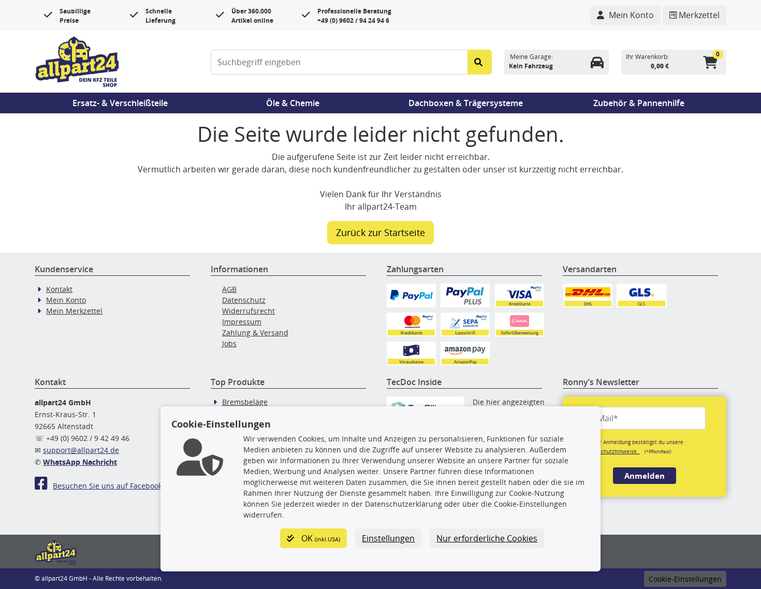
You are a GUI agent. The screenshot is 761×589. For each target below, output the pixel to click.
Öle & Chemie (292, 103)
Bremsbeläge (245, 402)
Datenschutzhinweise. (611, 451)
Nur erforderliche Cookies (486, 538)
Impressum (241, 322)
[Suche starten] (479, 62)
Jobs (229, 343)
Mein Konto (66, 300)
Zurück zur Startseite (380, 232)
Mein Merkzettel (74, 311)
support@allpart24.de (81, 450)
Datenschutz (244, 300)
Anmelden (644, 475)
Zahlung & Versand (255, 332)
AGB (229, 289)
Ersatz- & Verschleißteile (120, 103)
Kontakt (59, 289)
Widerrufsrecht (248, 311)
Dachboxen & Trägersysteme (465, 103)
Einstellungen (388, 538)
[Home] (77, 60)
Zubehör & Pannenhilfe (638, 103)
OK (319, 538)
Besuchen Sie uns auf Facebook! (108, 486)
